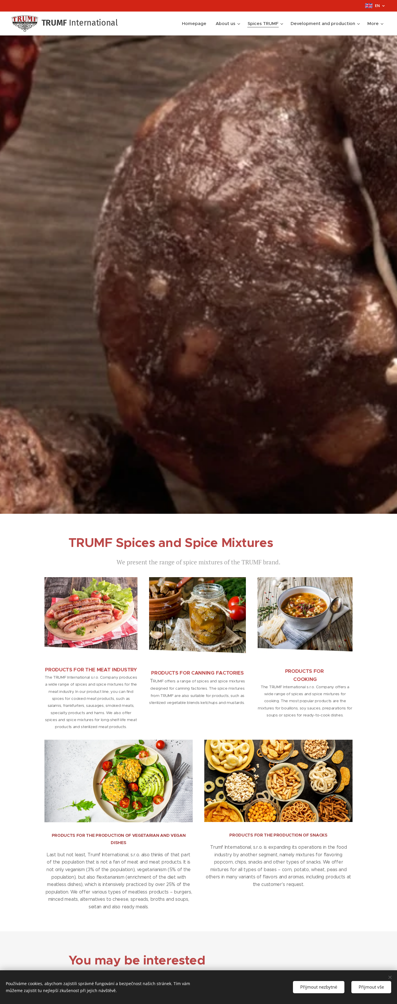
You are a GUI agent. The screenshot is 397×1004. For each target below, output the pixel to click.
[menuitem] (195, 23)
